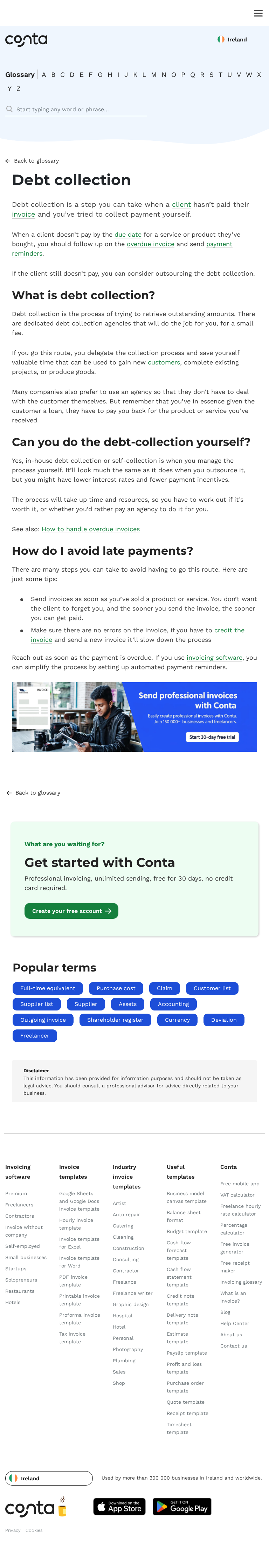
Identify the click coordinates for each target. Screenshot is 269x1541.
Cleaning (123, 1237)
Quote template (186, 1402)
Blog (225, 1312)
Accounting (173, 1004)
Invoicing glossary (241, 1282)
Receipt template (187, 1413)
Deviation (224, 1019)
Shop (119, 1383)
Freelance (124, 1282)
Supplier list (36, 1004)
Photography (128, 1349)
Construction (128, 1248)
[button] (49, 1478)
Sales (119, 1372)
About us (231, 1334)
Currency (177, 1019)
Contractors (19, 1216)
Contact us (233, 1346)
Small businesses (26, 1257)
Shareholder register (115, 1019)
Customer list (212, 988)
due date (128, 234)
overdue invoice (150, 244)
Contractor (126, 1270)
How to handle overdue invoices (91, 529)
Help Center (234, 1323)
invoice (23, 214)
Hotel (119, 1327)
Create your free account (67, 911)
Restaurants (19, 1291)
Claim (164, 988)
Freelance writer (133, 1293)
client (181, 204)
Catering (123, 1226)
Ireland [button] (237, 39)
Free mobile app (240, 1183)
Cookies (34, 1530)
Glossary (20, 74)
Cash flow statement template (179, 1277)
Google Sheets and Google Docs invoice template (79, 1201)
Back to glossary (36, 160)
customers (164, 362)
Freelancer (34, 1035)
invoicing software (214, 657)
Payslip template (187, 1353)
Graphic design (131, 1304)
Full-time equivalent (47, 988)
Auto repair (126, 1214)
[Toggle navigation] (256, 12)
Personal (123, 1338)
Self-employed (22, 1246)
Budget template (187, 1231)
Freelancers (19, 1204)
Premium (16, 1193)
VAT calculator (237, 1195)
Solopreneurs (21, 1280)
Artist (119, 1203)
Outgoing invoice (43, 1019)
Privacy (13, 1530)
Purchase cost (116, 988)
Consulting (125, 1259)
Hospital (122, 1315)
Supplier (86, 1004)
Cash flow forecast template (179, 1250)
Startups (15, 1268)
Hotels (12, 1302)
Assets (128, 1004)
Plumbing (124, 1360)
